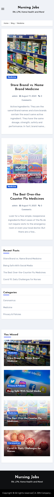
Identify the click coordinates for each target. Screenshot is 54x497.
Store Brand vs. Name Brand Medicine (22, 258)
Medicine (12, 77)
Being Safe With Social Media (18, 265)
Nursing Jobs (28, 7)
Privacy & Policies (12, 314)
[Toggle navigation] (2, 9)
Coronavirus (9, 300)
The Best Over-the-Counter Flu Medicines (24, 272)
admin (15, 96)
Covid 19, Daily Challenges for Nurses (22, 279)
